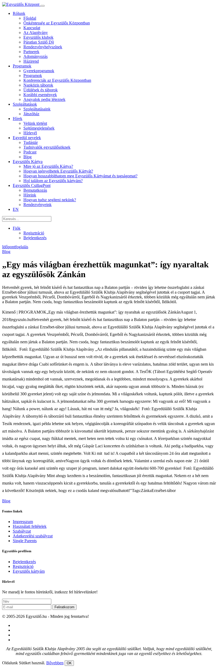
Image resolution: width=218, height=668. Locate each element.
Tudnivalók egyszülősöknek (46, 147)
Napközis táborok (38, 85)
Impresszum (23, 521)
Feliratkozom (64, 607)
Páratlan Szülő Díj (38, 42)
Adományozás (35, 56)
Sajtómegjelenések (38, 128)
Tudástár (30, 142)
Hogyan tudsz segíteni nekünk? (49, 200)
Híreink (29, 195)
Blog (27, 157)
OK (69, 663)
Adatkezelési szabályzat (33, 536)
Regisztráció (33, 233)
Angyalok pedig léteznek (44, 99)
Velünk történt (35, 123)
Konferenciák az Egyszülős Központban (57, 80)
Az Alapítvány (35, 32)
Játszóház (31, 114)
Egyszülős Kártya (28, 161)
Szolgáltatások (25, 104)
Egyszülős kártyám (29, 571)
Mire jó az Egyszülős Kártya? (48, 166)
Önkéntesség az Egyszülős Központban (56, 23)
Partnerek (31, 51)
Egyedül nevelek (27, 137)
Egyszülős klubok (38, 37)
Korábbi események (40, 94)
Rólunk (19, 13)
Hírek (17, 118)
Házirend (31, 61)
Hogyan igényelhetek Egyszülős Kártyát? (58, 171)
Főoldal (29, 18)
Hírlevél (30, 133)
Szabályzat (22, 531)
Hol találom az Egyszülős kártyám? (53, 180)
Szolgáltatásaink (37, 109)
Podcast (29, 152)
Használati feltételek (30, 526)
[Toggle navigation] (42, 6)
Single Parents (25, 540)
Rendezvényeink (37, 204)
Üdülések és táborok (40, 90)
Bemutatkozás (35, 190)
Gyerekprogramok (38, 70)
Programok (22, 66)
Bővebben (55, 663)
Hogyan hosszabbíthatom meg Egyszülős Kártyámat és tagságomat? (80, 176)
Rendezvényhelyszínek (42, 47)
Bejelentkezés (35, 237)
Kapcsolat (31, 27)
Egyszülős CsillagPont (32, 185)
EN (16, 209)
